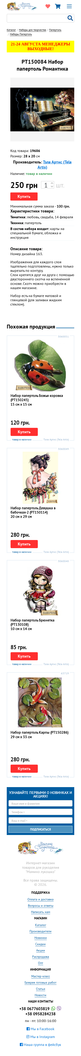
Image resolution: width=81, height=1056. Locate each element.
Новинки (40, 938)
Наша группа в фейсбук (42, 1044)
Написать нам (40, 912)
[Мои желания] (48, 6)
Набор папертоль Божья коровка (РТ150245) (37, 397)
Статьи (40, 989)
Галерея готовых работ (40, 982)
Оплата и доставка (40, 899)
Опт (40, 963)
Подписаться (40, 829)
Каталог (40, 925)
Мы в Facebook (42, 1029)
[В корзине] (58, 6)
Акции (40, 950)
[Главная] (22, 6)
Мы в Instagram (42, 1036)
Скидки (40, 944)
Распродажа (40, 957)
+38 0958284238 (40, 1013)
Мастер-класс (40, 976)
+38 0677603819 (35, 1008)
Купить (24, 196)
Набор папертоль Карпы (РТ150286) (39, 732)
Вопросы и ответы (40, 906)
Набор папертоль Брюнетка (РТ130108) (32, 622)
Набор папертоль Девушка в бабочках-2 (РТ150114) (33, 510)
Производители (40, 931)
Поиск (71, 18)
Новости (40, 995)
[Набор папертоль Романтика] (42, 109)
